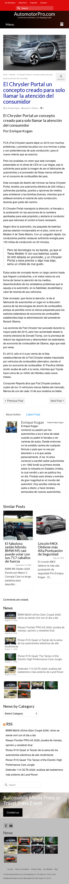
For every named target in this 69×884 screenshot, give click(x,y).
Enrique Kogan (13, 108)
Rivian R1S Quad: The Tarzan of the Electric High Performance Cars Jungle (40, 657)
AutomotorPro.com (34, 14)
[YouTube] (11, 825)
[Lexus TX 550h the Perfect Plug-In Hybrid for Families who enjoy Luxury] (51, 850)
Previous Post (15, 401)
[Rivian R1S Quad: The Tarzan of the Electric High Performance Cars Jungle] (51, 685)
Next (63, 552)
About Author (13, 414)
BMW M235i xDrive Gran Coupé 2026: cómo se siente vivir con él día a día (39, 616)
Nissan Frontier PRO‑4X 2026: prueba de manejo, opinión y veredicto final (41, 628)
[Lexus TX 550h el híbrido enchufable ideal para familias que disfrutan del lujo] (37, 850)
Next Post (56, 401)
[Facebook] (6, 825)
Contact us (13, 812)
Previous (6, 552)
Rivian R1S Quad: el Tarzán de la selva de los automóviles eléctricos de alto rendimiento (33, 643)
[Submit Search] (18, 8)
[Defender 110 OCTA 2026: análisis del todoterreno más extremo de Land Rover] (10, 694)
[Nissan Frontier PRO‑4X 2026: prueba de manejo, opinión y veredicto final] (23, 685)
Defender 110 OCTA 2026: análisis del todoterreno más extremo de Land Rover (40, 670)
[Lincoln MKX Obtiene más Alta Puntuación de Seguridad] (23, 525)
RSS (9, 724)
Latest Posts (33, 414)
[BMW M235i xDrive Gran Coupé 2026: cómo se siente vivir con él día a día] (10, 685)
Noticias (35, 108)
